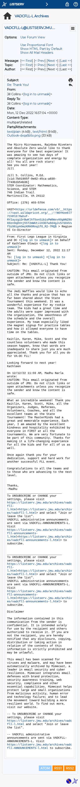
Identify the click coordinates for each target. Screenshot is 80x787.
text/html (40, 132)
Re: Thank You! (18, 85)
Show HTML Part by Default (41, 49)
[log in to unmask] (36, 94)
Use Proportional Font (36, 45)
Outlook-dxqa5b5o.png (24, 135)
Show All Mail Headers (36, 53)
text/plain (14, 132)
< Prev (40, 61)
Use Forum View (32, 37)
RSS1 (58, 768)
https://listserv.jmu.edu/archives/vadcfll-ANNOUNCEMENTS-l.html (39, 746)
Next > (52, 61)
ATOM (45, 768)
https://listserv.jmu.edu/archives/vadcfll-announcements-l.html (39, 538)
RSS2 (70, 768)
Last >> (65, 61)
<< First (26, 61)
